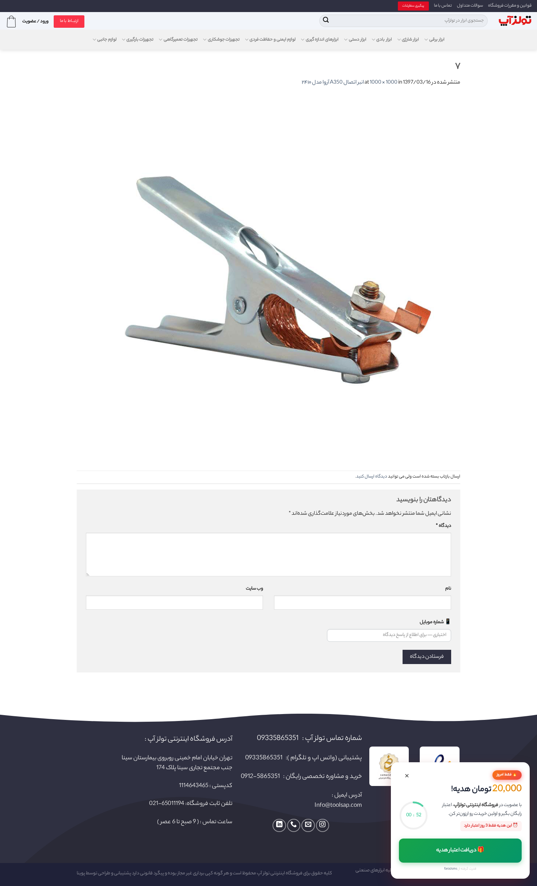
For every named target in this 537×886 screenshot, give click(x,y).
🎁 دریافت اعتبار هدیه (460, 850)
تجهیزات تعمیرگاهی (181, 39)
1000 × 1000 (383, 82)
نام (448, 589)
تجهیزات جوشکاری (224, 39)
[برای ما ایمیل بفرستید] (308, 825)
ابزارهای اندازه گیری (322, 39)
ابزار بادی (384, 39)
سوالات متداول (470, 5)
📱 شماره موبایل (435, 622)
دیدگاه (443, 526)
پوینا (81, 874)
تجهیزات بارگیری (139, 39)
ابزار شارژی (410, 39)
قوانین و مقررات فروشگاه (510, 5)
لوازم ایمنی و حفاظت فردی (273, 39)
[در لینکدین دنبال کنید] (279, 825)
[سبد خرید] (11, 21)
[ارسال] (326, 21)
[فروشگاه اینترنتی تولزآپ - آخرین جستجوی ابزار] (515, 21)
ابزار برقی (437, 39)
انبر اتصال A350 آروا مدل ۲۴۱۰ (333, 82)
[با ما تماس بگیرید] (293, 825)
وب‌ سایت (254, 589)
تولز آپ (263, 874)
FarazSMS (450, 869)
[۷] (277, 279)
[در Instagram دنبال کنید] (322, 825)
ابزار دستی (357, 39)
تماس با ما (443, 5)
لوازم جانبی (106, 39)
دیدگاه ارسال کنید (371, 476)
